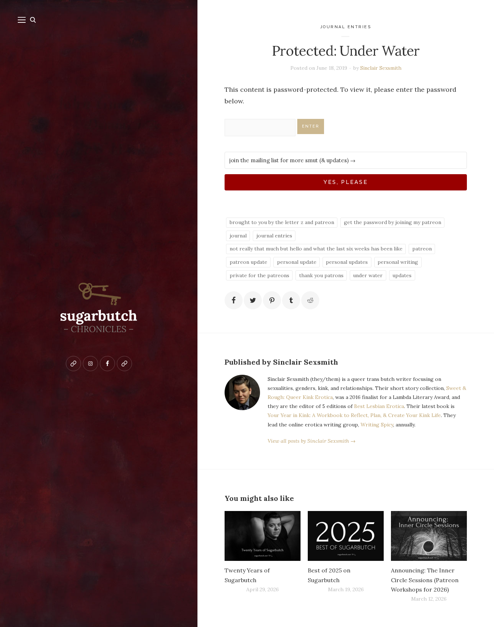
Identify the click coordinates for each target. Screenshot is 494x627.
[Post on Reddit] (310, 300)
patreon (422, 248)
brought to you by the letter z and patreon (282, 222)
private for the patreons (259, 275)
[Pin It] (272, 300)
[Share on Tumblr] (291, 300)
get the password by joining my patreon (392, 222)
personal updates (347, 262)
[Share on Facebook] (234, 300)
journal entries (345, 27)
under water (368, 275)
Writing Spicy (377, 424)
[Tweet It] (253, 300)
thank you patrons (321, 275)
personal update (296, 262)
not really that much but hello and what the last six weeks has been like (316, 248)
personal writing (398, 262)
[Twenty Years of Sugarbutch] (263, 536)
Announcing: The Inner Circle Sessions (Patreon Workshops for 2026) (425, 580)
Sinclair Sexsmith (380, 68)
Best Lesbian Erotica (379, 406)
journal (238, 235)
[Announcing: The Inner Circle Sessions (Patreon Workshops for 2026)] (429, 536)
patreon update (248, 262)
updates (402, 275)
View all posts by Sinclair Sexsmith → (311, 441)
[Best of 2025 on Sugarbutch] (346, 536)
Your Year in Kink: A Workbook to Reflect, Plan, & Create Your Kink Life (354, 415)
